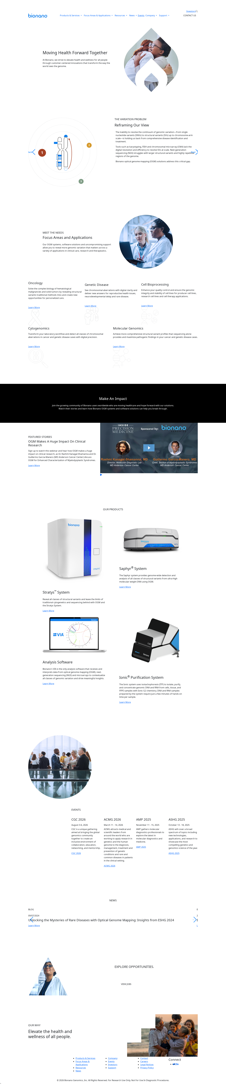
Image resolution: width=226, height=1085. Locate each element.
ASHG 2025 (174, 853)
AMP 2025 (141, 847)
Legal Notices (147, 1064)
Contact (144, 1058)
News (132, 15)
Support (163, 15)
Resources (120, 15)
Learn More (34, 307)
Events (141, 15)
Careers (144, 1061)
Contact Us (189, 15)
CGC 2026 (76, 853)
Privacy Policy (147, 1067)
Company (150, 15)
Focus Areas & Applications (97, 15)
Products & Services (70, 15)
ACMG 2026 (109, 865)
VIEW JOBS (126, 984)
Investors (191, 11)
